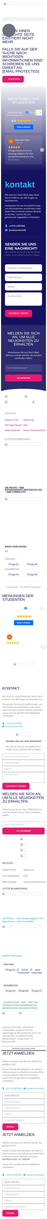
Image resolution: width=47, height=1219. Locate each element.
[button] (23, 19)
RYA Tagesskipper (13, 425)
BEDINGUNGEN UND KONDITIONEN (19, 1008)
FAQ (25, 425)
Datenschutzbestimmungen (33, 430)
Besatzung (29, 419)
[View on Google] (10, 141)
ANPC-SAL (33, 1002)
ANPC (23, 1002)
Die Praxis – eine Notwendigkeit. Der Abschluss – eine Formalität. (23, 490)
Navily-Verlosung (16, 547)
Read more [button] (13, 159)
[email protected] (20, 71)
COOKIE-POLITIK (11, 1002)
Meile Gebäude (12, 430)
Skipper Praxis (12, 419)
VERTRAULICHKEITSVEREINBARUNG (19, 1005)
